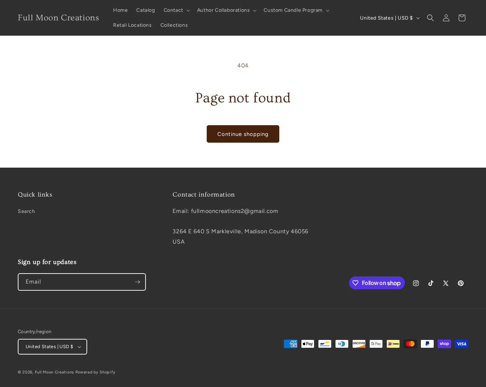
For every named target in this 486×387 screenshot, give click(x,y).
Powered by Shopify (95, 372)
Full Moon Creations (54, 372)
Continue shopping (243, 134)
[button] (176, 10)
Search (26, 211)
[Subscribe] (137, 282)
